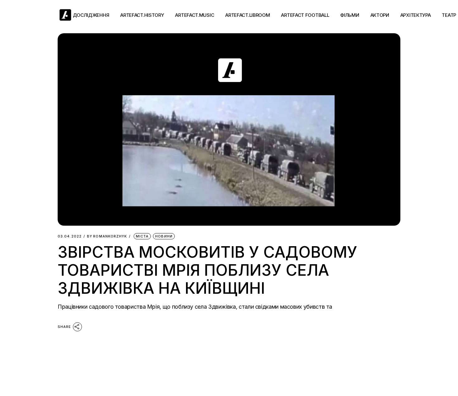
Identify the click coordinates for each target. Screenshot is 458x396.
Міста (142, 236)
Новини (164, 236)
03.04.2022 (70, 236)
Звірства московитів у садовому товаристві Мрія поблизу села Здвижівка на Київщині (207, 270)
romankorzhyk (107, 236)
